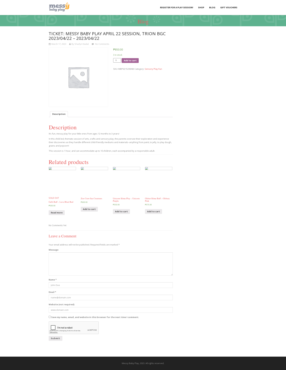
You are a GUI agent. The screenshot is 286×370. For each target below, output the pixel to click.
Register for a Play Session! (176, 7)
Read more (57, 212)
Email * (52, 292)
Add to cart (130, 60)
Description (59, 113)
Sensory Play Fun (153, 68)
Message (53, 249)
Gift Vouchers (228, 7)
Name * (53, 279)
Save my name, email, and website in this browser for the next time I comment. (95, 317)
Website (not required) (61, 304)
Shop (201, 7)
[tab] (59, 114)
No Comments (102, 43)
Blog (212, 7)
